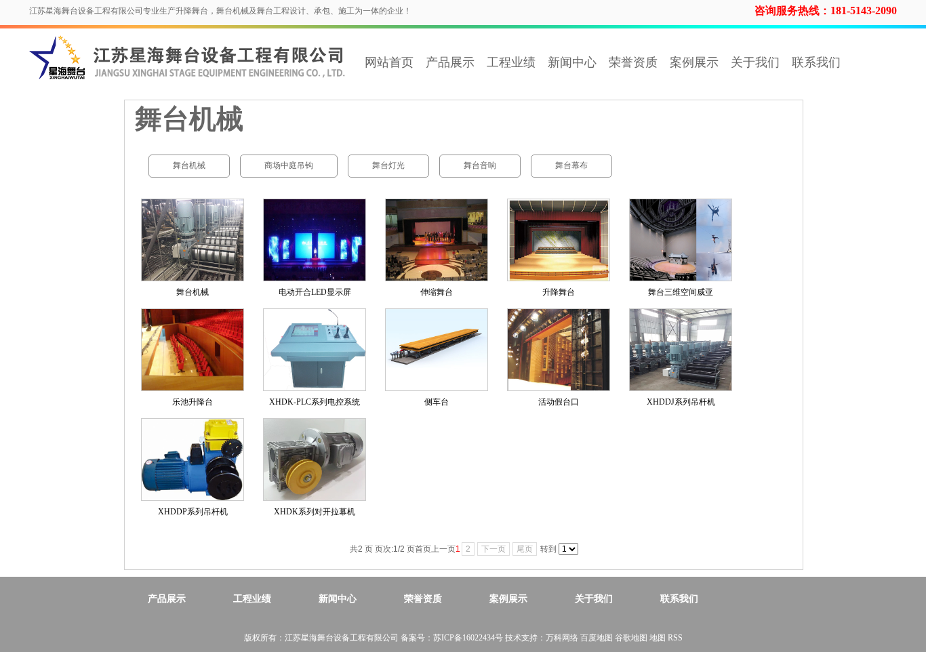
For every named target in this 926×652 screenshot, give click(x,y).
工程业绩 (511, 62)
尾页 (525, 549)
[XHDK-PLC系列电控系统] (314, 349)
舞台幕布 (571, 165)
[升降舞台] (558, 240)
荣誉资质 (633, 62)
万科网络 (563, 638)
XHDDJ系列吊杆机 (681, 402)
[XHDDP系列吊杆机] (192, 459)
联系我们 (816, 62)
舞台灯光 (388, 165)
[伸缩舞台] (436, 240)
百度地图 (596, 638)
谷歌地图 (631, 638)
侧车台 (436, 402)
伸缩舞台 (436, 292)
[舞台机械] (192, 240)
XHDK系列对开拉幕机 (314, 511)
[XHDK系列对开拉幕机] (314, 459)
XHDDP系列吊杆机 (193, 511)
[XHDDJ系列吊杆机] (680, 349)
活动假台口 (558, 402)
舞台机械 (189, 165)
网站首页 (389, 62)
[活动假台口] (558, 349)
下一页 (493, 549)
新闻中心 (572, 62)
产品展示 (450, 62)
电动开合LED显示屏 (315, 292)
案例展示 (694, 62)
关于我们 (755, 62)
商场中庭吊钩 (288, 165)
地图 (657, 638)
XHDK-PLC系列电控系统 (314, 402)
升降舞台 (558, 292)
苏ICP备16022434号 (468, 638)
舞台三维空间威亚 (680, 292)
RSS (675, 638)
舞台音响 (480, 165)
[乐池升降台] (192, 349)
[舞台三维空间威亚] (680, 240)
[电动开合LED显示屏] (314, 240)
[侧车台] (436, 349)
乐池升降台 (192, 402)
